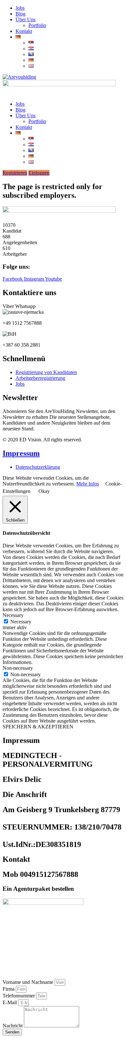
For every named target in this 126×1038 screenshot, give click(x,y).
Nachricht (13, 1025)
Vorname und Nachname (29, 982)
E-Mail (10, 1002)
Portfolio (37, 25)
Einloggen (38, 173)
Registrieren (15, 173)
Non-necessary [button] (18, 668)
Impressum (21, 453)
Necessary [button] (13, 615)
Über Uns (26, 19)
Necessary (20, 621)
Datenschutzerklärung (38, 467)
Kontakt (24, 31)
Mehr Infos (87, 483)
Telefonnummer (19, 995)
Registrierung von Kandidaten (46, 372)
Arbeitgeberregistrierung (40, 378)
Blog (21, 13)
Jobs (20, 8)
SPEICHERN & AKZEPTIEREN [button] (38, 726)
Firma (9, 989)
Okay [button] (44, 491)
